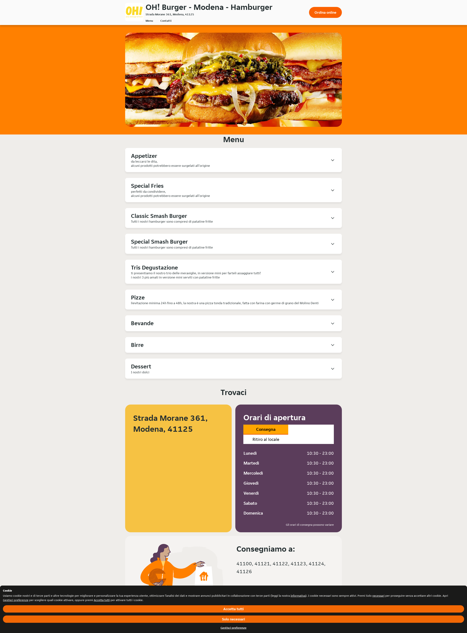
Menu (149, 21)
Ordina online (325, 12)
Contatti (165, 21)
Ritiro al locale (265, 439)
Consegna (265, 429)
